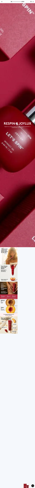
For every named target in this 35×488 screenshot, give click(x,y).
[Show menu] (2, 2)
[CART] (33, 2)
